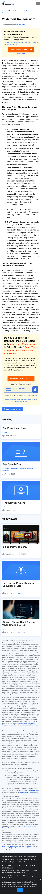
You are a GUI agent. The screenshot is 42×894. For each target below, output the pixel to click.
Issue (4, 551)
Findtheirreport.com (13, 503)
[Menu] (37, 4)
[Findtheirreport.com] (21, 490)
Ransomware (19, 11)
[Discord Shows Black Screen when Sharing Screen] (21, 609)
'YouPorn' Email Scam (14, 428)
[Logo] (8, 4)
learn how (4, 727)
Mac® (35, 396)
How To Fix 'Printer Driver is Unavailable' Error (18, 584)
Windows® (26, 396)
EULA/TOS (23, 723)
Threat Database (7, 11)
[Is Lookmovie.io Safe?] (21, 534)
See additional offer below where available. (17, 42)
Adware (5, 507)
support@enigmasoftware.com (29, 790)
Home (4, 856)
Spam (4, 432)
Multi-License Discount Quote (15, 389)
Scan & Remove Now (18, 50)
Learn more (32, 886)
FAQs (16, 694)
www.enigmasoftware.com (17, 771)
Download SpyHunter (18, 378)
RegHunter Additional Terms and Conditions (23, 862)
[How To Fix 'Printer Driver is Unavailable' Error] (21, 570)
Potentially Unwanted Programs (14, 468)
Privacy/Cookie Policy (11, 44)
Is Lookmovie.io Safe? (14, 547)
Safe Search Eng (11, 464)
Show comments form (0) (12, 409)
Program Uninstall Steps (15, 856)
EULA (33, 42)
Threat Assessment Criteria (23, 848)
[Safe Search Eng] (21, 451)
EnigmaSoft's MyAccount (26, 792)
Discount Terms (13, 725)
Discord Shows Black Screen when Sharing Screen (18, 623)
